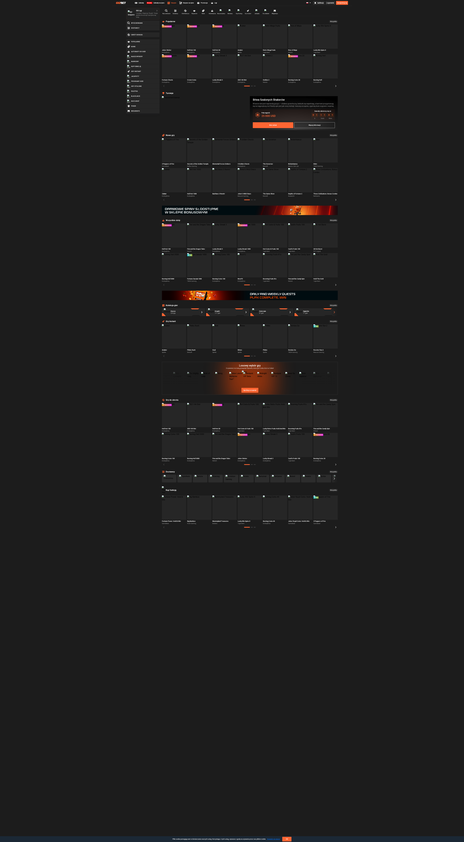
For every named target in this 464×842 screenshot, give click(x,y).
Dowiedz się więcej (273, 839)
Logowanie (330, 3)
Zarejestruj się (342, 3)
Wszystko (333, 21)
